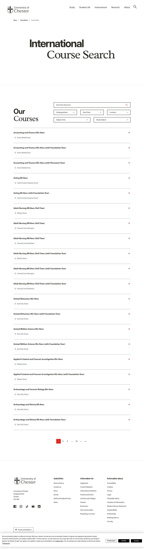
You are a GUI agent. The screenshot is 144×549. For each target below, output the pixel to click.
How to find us (59, 483)
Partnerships (111, 514)
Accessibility (111, 483)
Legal (109, 495)
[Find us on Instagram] (21, 506)
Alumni (83, 502)
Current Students (86, 487)
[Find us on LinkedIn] (39, 506)
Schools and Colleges (88, 498)
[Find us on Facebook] (15, 506)
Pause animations (23, 529)
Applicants (84, 483)
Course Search (35, 20)
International (24, 20)
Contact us (57, 487)
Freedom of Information (115, 502)
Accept (136, 541)
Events (56, 495)
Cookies (110, 487)
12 (76, 441)
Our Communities (86, 510)
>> (85, 441)
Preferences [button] (6, 543)
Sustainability (112, 510)
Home (15, 20)
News (56, 491)
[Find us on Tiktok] (27, 506)
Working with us (113, 518)
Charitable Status (113, 498)
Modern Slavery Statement (116, 506)
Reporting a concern (87, 514)
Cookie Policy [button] (59, 541)
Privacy (109, 491)
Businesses (84, 506)
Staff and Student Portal (62, 498)
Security (110, 521)
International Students (88, 491)
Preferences (111, 541)
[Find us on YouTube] (33, 506)
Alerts (56, 502)
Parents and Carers (86, 495)
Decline (124, 541)
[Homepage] (18, 10)
